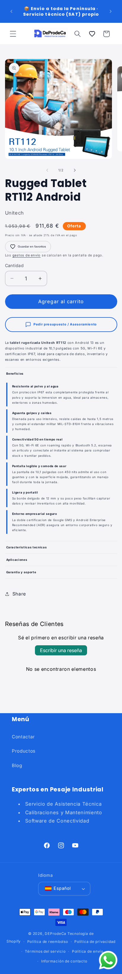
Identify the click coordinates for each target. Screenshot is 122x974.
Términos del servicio (45, 951)
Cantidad (14, 265)
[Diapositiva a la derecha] (74, 170)
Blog (17, 765)
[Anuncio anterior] (11, 11)
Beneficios (15, 373)
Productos (24, 751)
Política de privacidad (94, 941)
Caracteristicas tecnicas (26, 547)
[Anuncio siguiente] (110, 11)
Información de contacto (64, 961)
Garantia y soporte (21, 572)
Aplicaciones (17, 559)
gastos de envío (26, 255)
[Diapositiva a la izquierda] (47, 170)
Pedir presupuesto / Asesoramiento (65, 324)
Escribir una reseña (61, 650)
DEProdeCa (55, 933)
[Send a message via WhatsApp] (108, 960)
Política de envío (87, 951)
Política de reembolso (47, 941)
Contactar (23, 737)
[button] (13, 34)
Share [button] (19, 594)
